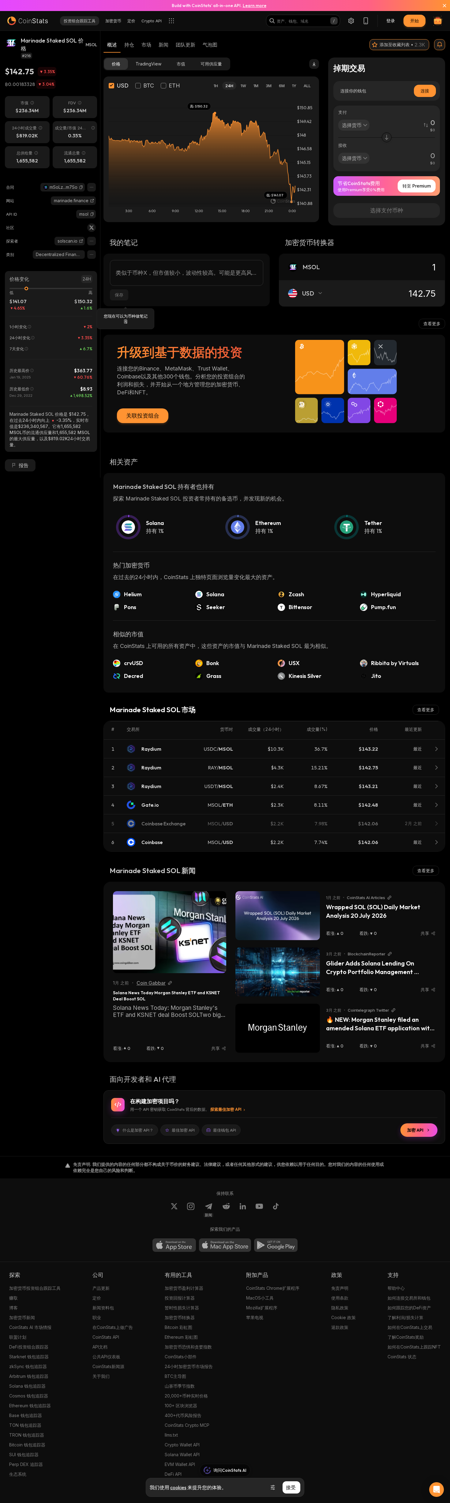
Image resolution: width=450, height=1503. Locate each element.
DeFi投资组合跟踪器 (28, 1346)
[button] (81, 187)
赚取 (13, 1297)
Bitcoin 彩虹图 (178, 1327)
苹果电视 (254, 1317)
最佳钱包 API (224, 1130)
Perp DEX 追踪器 (26, 1464)
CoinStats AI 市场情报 (30, 1327)
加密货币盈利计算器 (184, 1288)
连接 (425, 90)
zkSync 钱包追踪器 (28, 1366)
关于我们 (101, 1376)
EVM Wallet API (180, 1464)
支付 (342, 112)
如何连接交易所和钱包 (409, 1297)
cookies (178, 1487)
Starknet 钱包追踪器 (29, 1356)
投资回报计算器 (180, 1297)
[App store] (174, 1245)
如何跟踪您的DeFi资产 (409, 1307)
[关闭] (441, 5)
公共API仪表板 (106, 1356)
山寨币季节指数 (180, 1386)
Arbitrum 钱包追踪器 (28, 1376)
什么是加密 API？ (137, 1130)
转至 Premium (417, 185)
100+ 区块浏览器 (181, 1405)
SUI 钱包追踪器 (24, 1454)
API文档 (99, 1346)
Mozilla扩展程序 (261, 1307)
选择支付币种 (386, 210)
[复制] (81, 187)
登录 (390, 20)
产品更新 (101, 1288)
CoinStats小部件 (181, 1356)
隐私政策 (339, 1307)
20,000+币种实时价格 (186, 1395)
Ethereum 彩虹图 (181, 1337)
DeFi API (173, 1474)
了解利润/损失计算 (405, 1317)
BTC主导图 (175, 1376)
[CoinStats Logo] (27, 21)
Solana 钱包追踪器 (27, 1386)
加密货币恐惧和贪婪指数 (188, 1346)
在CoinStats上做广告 (112, 1327)
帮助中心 (396, 1288)
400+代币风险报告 (183, 1415)
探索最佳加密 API (226, 1109)
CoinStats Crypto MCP (187, 1425)
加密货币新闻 (22, 1317)
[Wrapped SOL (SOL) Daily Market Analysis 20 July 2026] (277, 915)
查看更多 (432, 323)
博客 (13, 1307)
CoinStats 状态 (402, 1356)
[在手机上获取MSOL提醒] (439, 44)
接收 (342, 145)
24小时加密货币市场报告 (189, 1366)
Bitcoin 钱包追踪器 (27, 1444)
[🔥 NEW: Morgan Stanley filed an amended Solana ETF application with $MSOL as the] (277, 1028)
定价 (96, 1297)
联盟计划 (17, 1337)
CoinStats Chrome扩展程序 (272, 1288)
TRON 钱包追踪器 (26, 1435)
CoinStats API (105, 1337)
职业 (96, 1317)
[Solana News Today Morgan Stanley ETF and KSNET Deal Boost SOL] (169, 932)
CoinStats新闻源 (108, 1366)
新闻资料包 (103, 1307)
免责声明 (339, 1288)
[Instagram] (190, 1210)
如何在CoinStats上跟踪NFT (414, 1346)
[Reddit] (226, 1210)
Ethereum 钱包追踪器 (30, 1405)
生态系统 (17, 1474)
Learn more (254, 5)
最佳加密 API (183, 1130)
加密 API (415, 1130)
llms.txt (171, 1435)
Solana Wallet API (182, 1454)
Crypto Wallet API (182, 1444)
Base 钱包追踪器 (25, 1415)
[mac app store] (225, 1245)
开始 (414, 20)
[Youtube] (259, 1210)
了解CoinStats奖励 (406, 1337)
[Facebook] (275, 1210)
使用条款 (339, 1297)
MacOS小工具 (260, 1297)
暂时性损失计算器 (182, 1307)
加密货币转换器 (180, 1317)
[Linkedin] (242, 1210)
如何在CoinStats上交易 (410, 1327)
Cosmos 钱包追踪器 (28, 1395)
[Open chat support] (436, 1489)
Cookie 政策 (343, 1317)
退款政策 (339, 1327)
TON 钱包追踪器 (25, 1425)
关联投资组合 (142, 415)
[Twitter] (91, 227)
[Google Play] (276, 1245)
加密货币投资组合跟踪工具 (35, 1288)
